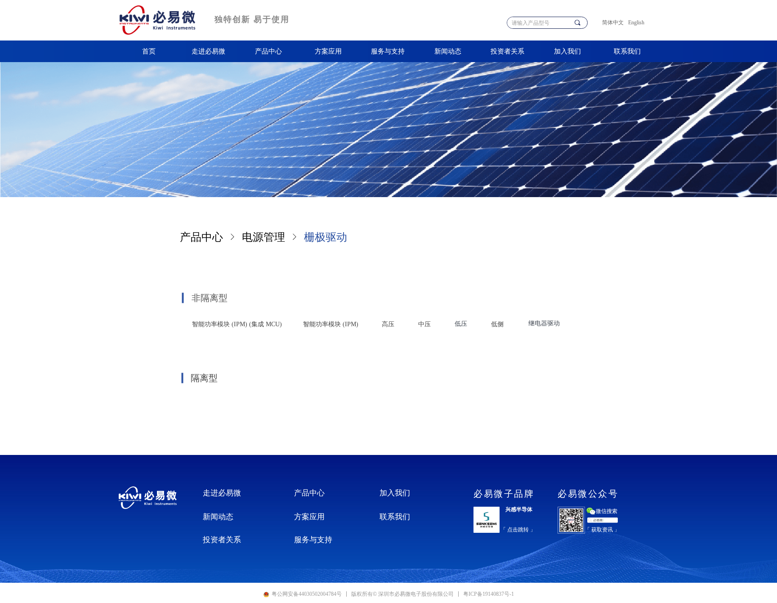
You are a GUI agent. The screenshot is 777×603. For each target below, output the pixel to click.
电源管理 (263, 237)
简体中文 (613, 22)
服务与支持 (388, 51)
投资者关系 (507, 51)
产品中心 (268, 51)
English (636, 22)
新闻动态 (447, 51)
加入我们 (567, 51)
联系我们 (627, 51)
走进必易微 (208, 51)
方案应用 (328, 51)
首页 (149, 51)
